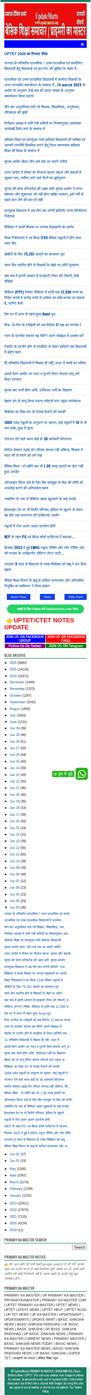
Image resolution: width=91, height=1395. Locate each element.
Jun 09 (15, 868)
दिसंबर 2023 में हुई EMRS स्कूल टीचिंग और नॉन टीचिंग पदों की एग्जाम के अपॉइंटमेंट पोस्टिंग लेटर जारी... (44, 550)
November (18, 689)
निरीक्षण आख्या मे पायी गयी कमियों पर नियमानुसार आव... (37, 934)
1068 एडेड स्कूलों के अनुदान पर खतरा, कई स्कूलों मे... (37, 1073)
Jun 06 (15, 887)
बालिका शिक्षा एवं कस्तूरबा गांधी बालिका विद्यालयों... (34, 940)
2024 (14, 676)
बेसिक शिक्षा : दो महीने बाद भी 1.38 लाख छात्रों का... (36, 1093)
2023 (14, 1203)
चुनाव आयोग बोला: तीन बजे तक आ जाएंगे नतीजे (35, 161)
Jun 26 (15, 755)
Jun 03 (15, 907)
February (17, 1189)
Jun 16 (15, 821)
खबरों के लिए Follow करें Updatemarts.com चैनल (47, 609)
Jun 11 (15, 854)
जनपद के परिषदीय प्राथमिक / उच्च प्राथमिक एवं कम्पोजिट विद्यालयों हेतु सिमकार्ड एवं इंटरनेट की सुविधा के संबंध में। (43, 65)
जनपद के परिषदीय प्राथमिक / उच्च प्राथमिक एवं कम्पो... (38, 914)
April (13, 1175)
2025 (14, 669)
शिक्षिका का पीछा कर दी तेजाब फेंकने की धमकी (34, 411)
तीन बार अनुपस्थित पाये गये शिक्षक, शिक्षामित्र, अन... (35, 927)
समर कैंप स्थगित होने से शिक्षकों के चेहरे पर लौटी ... (35, 993)
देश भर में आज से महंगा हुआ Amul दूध (29, 313)
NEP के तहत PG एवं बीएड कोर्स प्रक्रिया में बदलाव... (39, 536)
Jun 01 (15, 1161)
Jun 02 (15, 1154)
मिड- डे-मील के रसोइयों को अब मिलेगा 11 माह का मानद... (38, 1020)
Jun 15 (15, 828)
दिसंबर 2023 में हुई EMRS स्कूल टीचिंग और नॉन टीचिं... (38, 1133)
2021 (14, 1217)
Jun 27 (15, 748)
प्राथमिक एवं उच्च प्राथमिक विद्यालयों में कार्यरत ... (34, 920)
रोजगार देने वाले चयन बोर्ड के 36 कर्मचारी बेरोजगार (38, 438)
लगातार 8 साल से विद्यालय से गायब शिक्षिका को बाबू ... (36, 1139)
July (13, 715)
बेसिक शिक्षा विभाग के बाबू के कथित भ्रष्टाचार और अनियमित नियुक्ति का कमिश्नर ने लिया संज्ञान (44, 582)
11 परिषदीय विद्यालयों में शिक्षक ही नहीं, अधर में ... (33, 1040)
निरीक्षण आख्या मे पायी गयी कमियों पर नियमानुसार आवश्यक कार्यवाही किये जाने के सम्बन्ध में (42, 125)
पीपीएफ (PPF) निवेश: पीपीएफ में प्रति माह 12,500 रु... (38, 1007)
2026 (14, 663)
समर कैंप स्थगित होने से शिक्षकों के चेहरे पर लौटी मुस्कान (41, 264)
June (14, 722)
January (16, 1195)
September (18, 702)
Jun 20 (15, 795)
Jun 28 (15, 741)
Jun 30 (15, 728)
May (13, 1169)
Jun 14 (15, 834)
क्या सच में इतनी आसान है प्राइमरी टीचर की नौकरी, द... (38, 1000)
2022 (14, 1210)
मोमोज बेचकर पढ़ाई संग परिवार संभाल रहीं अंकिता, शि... (37, 1086)
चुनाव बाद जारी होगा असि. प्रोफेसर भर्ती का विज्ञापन (38, 389)
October (16, 695)
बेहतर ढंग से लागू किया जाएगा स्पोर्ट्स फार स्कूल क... (36, 1060)
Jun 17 (15, 814)
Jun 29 (15, 735)
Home (47, 596)
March (15, 1182)
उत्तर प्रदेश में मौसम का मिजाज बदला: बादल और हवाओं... (39, 953)
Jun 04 (15, 901)
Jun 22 (15, 781)
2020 (14, 1223)
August (15, 709)
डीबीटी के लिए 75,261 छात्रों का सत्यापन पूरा (34, 254)
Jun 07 (15, 881)
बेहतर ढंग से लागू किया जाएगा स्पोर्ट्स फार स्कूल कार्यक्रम (42, 400)
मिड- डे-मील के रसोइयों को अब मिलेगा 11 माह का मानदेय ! (42, 324)
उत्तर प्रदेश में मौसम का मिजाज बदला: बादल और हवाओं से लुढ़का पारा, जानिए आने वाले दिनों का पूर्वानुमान (42, 174)
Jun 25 (15, 761)
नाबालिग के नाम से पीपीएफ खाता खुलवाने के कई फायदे (40, 498)
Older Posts (75, 596)
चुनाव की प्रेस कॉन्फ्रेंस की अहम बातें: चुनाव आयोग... (36, 960)
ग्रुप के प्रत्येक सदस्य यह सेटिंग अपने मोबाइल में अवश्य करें (44, 335)
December (18, 682)
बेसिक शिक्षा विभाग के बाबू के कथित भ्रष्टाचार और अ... (37, 1146)
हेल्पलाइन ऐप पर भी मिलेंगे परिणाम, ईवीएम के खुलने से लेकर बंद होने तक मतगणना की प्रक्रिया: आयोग (43, 512)
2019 (14, 1230)
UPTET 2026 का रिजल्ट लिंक (26, 54)
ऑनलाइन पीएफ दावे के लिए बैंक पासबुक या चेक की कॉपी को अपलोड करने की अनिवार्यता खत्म (43, 484)
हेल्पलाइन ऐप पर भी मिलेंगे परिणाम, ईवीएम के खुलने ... (36, 1113)
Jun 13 (15, 841)
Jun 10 (15, 861)
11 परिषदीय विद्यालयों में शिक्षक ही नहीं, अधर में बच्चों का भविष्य (45, 362)
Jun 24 (15, 768)
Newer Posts (19, 596)
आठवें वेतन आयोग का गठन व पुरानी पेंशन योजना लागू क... (38, 1047)
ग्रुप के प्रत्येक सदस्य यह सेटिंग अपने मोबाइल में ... (35, 1026)
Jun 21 (15, 788)
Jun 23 (15, 775)
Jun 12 (15, 848)
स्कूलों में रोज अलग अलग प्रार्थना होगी (29, 525)
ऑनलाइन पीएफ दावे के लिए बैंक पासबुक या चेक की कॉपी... (39, 1100)
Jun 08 (15, 874)
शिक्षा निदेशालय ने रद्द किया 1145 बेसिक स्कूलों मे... (35, 980)
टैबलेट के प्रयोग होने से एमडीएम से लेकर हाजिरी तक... (37, 1033)
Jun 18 (15, 808)
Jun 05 (15, 894)
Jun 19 (15, 801)
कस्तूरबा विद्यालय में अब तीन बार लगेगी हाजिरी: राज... (35, 967)
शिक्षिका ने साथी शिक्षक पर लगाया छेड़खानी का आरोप (39, 226)
